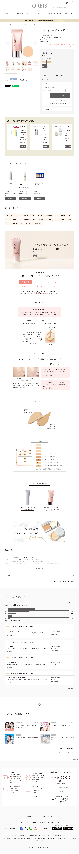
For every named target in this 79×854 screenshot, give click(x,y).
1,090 (28, 605)
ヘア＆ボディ (35, 822)
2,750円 (43, 65)
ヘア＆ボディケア (41, 13)
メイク (34, 13)
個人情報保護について (47, 835)
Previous (8, 43)
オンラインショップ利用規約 (9, 838)
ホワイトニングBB (27, 510)
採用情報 (22, 835)
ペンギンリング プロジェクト (69, 838)
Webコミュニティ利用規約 (24, 838)
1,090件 (46, 41)
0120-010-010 (64, 779)
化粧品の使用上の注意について (33, 835)
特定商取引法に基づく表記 (61, 835)
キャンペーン (13, 13)
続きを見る (38, 568)
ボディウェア (60, 13)
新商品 (6, 13)
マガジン (72, 13)
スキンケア (29, 13)
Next (35, 43)
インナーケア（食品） (51, 14)
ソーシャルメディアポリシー (54, 838)
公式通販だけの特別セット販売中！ (39, 20)
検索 (52, 7)
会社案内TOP (15, 835)
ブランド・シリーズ (21, 14)
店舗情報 (66, 13)
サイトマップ (39, 840)
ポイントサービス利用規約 (38, 838)
